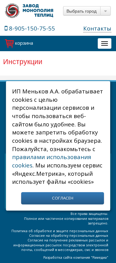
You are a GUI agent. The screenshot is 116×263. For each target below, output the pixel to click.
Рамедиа (99, 257)
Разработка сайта (57, 257)
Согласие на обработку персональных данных (68, 235)
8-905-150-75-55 (31, 28)
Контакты (97, 28)
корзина (23, 43)
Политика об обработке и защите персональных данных (59, 231)
